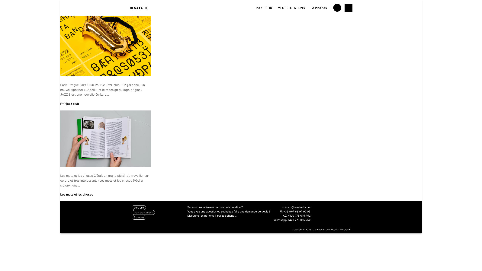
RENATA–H (138, 8)
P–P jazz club (69, 104)
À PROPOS (319, 8)
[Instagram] (337, 8)
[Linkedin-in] (348, 8)
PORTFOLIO (264, 8)
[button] (292, 8)
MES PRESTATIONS (291, 8)
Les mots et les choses (76, 194)
